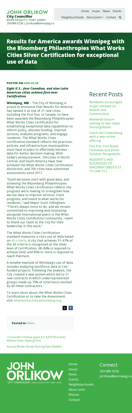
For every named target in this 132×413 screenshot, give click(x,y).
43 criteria (18, 240)
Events (117, 11)
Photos (74, 394)
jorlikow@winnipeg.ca (40, 23)
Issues (96, 11)
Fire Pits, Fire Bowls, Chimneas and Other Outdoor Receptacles (104, 150)
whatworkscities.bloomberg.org (37, 300)
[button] (65, 308)
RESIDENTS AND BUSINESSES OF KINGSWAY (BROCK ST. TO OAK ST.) (105, 165)
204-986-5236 (109, 371)
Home (85, 11)
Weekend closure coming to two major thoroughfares (104, 123)
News (106, 11)
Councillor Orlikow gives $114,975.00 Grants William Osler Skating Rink (36, 338)
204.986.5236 (15, 23)
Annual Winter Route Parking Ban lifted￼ (34, 346)
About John (94, 17)
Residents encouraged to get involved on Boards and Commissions (105, 108)
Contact (111, 17)
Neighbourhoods (73, 17)
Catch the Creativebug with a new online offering (105, 137)
